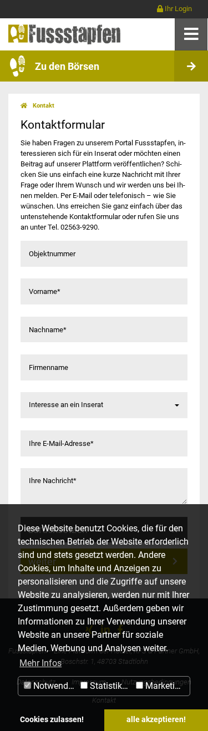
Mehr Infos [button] (40, 663)
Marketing (164, 686)
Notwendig (53, 686)
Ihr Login (177, 8)
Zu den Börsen (67, 66)
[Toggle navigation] (191, 34)
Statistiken (109, 686)
